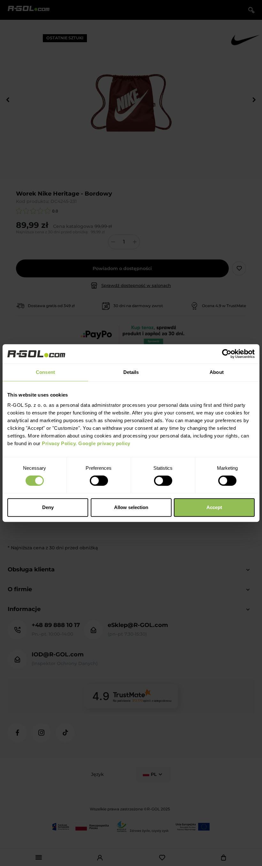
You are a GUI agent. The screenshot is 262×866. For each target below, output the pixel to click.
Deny (48, 507)
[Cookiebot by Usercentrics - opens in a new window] (227, 354)
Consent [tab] (45, 372)
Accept (214, 507)
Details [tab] (131, 372)
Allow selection (131, 507)
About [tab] (217, 372)
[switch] (99, 481)
